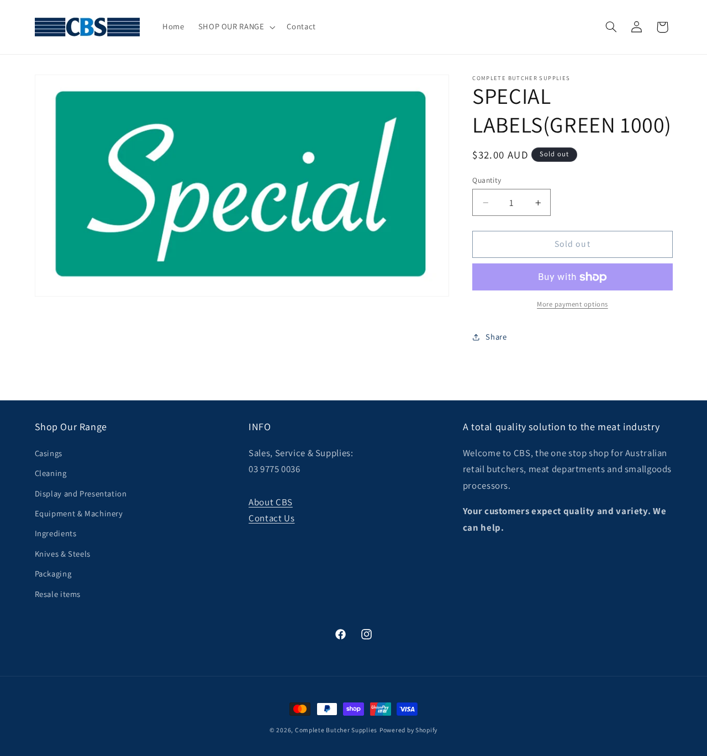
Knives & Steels (63, 553)
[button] (235, 27)
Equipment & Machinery (79, 513)
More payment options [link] (572, 304)
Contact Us (271, 518)
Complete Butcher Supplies (336, 730)
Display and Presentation (81, 493)
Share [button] (496, 337)
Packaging (53, 573)
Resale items (58, 594)
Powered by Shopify (408, 730)
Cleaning (51, 473)
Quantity (486, 180)
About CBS (271, 502)
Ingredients (56, 533)
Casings (48, 453)
